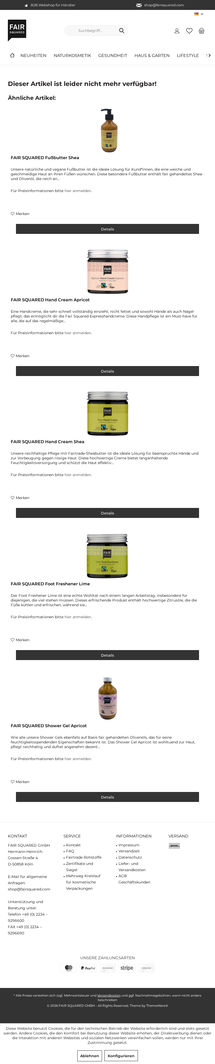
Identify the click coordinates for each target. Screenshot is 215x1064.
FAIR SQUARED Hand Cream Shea (47, 441)
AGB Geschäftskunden (134, 879)
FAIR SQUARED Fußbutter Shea (45, 157)
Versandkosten (109, 995)
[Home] (12, 56)
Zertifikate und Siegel (79, 866)
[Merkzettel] (189, 30)
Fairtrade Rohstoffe (83, 857)
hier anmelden (77, 190)
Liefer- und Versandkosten (132, 866)
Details (107, 229)
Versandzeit (129, 851)
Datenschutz (130, 857)
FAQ (70, 851)
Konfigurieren (121, 1056)
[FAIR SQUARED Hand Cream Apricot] (107, 272)
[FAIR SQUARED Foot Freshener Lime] (107, 556)
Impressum (129, 845)
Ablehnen (89, 1056)
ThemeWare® (157, 1006)
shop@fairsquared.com (164, 5)
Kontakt (73, 845)
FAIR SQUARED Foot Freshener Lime (50, 583)
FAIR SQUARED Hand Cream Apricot (50, 299)
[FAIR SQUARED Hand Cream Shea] (107, 414)
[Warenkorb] (201, 30)
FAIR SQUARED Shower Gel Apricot (49, 725)
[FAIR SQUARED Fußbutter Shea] (107, 130)
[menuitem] (201, 30)
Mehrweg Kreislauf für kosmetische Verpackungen (83, 882)
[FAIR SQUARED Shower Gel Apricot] (107, 698)
